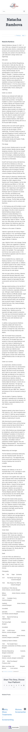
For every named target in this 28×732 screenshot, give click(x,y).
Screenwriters (10, 671)
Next (23, 35)
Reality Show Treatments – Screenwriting (8, 714)
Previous (18, 35)
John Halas (5, 671)
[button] (3, 709)
